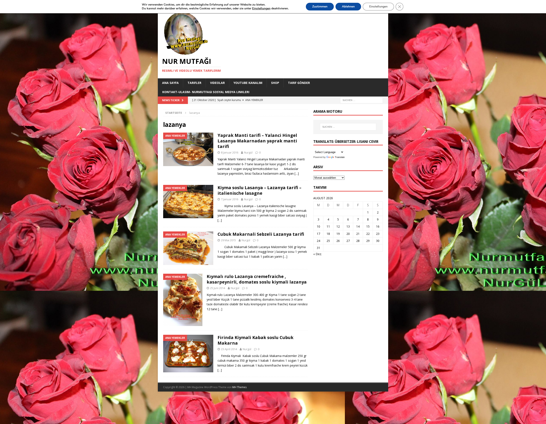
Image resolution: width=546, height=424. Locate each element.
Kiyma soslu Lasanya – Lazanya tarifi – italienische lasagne (259, 190)
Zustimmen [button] (319, 6)
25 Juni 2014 (217, 288)
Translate (340, 157)
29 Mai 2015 (228, 240)
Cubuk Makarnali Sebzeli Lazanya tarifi (261, 234)
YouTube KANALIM (248, 83)
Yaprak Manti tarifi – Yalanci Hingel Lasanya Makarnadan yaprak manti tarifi (257, 140)
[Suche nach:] (361, 100)
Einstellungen (378, 6)
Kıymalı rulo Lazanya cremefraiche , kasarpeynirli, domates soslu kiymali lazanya (257, 279)
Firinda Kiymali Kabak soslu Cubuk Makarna (255, 340)
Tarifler (194, 83)
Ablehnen (348, 6)
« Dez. (317, 254)
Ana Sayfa (170, 83)
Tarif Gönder (299, 83)
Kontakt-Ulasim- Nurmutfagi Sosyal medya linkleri (205, 92)
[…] (297, 173)
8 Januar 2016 (229, 152)
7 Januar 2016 (229, 199)
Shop (275, 83)
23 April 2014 (229, 349)
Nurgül (248, 152)
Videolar (217, 83)
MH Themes (239, 387)
